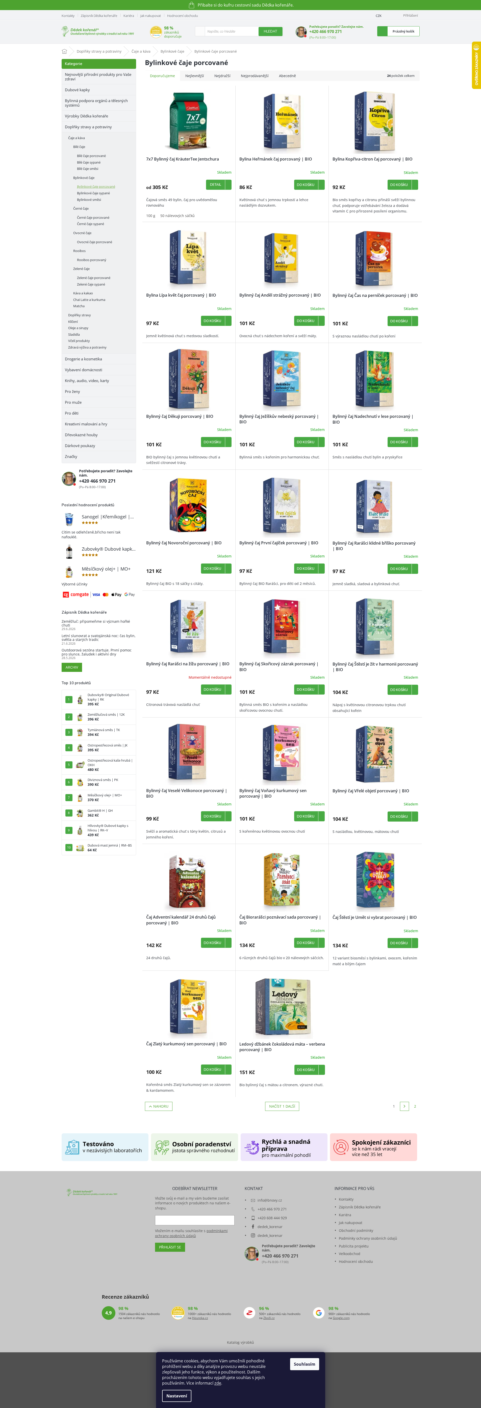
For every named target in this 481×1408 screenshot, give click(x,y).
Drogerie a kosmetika (83, 358)
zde (217, 1383)
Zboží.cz (269, 1318)
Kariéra (128, 15)
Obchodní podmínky (356, 1230)
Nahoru (160, 1106)
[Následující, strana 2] (404, 1106)
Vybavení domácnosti (83, 369)
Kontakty (68, 15)
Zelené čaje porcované (93, 277)
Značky (71, 456)
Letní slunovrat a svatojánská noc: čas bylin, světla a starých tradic (99, 638)
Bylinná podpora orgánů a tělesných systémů (96, 103)
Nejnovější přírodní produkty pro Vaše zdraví (98, 76)
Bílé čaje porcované (91, 155)
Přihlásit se (170, 1247)
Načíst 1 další (282, 1106)
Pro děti (72, 413)
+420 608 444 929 (272, 1217)
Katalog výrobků (240, 1342)
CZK (378, 15)
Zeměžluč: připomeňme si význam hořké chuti (96, 623)
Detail (215, 184)
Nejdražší (222, 75)
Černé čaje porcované (93, 217)
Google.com (341, 1318)
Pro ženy (72, 391)
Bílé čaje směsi (87, 168)
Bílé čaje (79, 146)
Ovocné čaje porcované (94, 242)
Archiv (72, 667)
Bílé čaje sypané (88, 162)
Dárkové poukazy (80, 445)
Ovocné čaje (82, 233)
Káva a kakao (83, 293)
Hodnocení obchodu (182, 15)
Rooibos (79, 250)
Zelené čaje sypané (91, 284)
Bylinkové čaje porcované (96, 186)
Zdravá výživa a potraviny (87, 347)
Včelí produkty (79, 340)
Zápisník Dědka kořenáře (99, 15)
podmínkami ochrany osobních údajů (191, 1233)
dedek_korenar (270, 1226)
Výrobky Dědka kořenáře (86, 115)
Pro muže (73, 402)
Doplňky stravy (79, 315)
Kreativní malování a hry (86, 423)
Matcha (79, 306)
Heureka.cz (200, 1318)
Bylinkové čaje (83, 177)
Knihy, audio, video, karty (87, 380)
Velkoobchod (349, 1253)
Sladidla (74, 334)
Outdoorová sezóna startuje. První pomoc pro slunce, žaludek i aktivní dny (97, 652)
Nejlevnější (194, 75)
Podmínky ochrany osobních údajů (368, 1238)
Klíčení (73, 321)
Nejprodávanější (255, 75)
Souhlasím (304, 1364)
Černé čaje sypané (90, 224)
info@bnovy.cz (270, 1200)
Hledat (270, 31)
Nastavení (176, 1396)
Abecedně (287, 75)
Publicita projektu (354, 1246)
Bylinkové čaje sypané (93, 193)
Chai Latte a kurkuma (89, 299)
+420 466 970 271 (325, 31)
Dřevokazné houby (81, 434)
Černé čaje (81, 208)
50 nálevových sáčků (177, 215)
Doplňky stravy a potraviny (88, 126)
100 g (150, 215)
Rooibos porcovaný (91, 260)
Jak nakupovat (150, 15)
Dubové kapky (77, 89)
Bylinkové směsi (89, 199)
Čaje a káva (76, 138)
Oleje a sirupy (78, 328)
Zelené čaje (81, 268)
